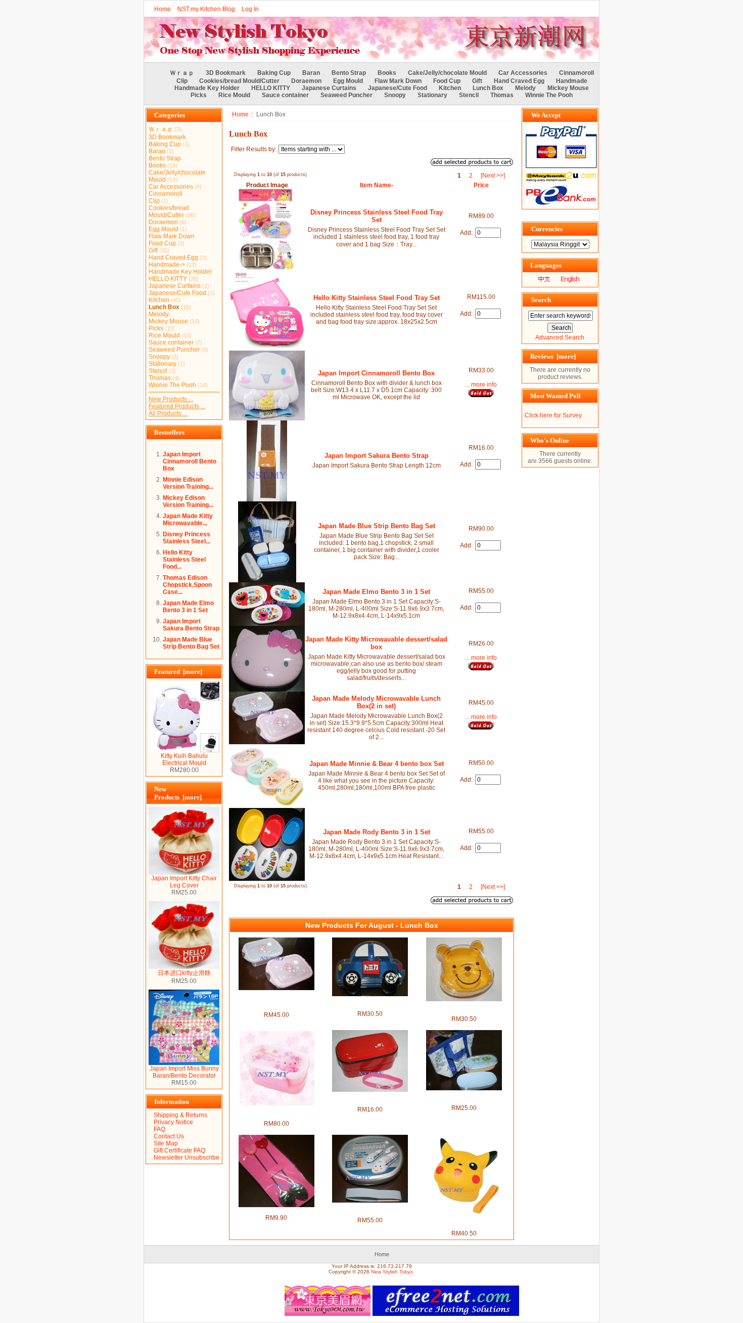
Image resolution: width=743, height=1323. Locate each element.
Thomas (502, 95)
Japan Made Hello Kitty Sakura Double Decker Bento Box (276, 1113)
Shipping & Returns (180, 1115)
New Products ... (171, 399)
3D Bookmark (226, 72)
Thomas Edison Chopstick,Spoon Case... (187, 584)
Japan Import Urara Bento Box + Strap (369, 1099)
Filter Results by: (253, 149)
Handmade (571, 80)
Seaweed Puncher (346, 95)
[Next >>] (493, 175)
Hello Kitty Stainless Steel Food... (184, 559)
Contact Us (169, 1136)
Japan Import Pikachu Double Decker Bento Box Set (464, 1223)
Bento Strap (349, 72)
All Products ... (168, 413)
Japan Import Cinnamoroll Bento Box (189, 461)
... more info (481, 384)
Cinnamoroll (576, 72)
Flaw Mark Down (398, 80)
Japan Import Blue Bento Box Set (464, 1097)
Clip (182, 80)
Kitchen (450, 88)
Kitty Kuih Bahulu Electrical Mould (184, 759)
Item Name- (376, 185)
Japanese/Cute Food (397, 88)
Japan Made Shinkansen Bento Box (370, 1210)
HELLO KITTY (270, 88)
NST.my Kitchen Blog (206, 9)
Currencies (547, 229)
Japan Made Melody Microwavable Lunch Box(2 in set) (376, 702)
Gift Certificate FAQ (179, 1150)
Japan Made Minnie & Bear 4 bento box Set (376, 763)
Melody (525, 88)
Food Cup (446, 80)
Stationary (432, 95)
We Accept (546, 115)
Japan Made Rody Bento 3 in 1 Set (376, 832)
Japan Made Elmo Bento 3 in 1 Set (188, 607)
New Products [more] (178, 793)
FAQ (159, 1129)
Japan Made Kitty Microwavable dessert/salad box (376, 643)
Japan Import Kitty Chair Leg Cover (184, 882)
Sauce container (285, 95)
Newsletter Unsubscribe (186, 1157)
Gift (477, 80)
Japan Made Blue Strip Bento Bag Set (191, 643)
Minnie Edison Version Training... (188, 483)
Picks (199, 95)
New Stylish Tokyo (392, 1271)
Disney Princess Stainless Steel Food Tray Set (376, 216)
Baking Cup (274, 72)
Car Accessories (522, 72)
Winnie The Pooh (549, 95)
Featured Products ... (177, 406)
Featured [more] (178, 671)
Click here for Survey (553, 415)
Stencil (469, 95)
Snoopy (395, 95)
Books (387, 72)
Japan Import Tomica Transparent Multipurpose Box (370, 1003)
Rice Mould (234, 95)
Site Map (166, 1143)
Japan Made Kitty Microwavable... (188, 520)
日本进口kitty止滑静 (184, 972)
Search (541, 300)
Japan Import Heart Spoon (276, 1210)
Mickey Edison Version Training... (188, 501)
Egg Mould (348, 80)
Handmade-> (167, 264)
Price (481, 185)
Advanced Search (559, 337)
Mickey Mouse (568, 88)
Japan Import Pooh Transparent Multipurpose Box (464, 1008)
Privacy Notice (173, 1122)
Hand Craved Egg (519, 80)
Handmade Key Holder (207, 88)
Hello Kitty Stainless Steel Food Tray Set (376, 298)
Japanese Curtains (329, 88)
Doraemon (306, 80)
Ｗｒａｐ (182, 72)
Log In (250, 9)
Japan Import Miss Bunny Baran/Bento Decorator (184, 1072)
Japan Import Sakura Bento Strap (191, 625)
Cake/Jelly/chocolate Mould (447, 72)
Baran (311, 72)
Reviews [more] (553, 356)
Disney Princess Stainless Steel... (186, 538)
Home (162, 9)
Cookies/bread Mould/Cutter (239, 80)
